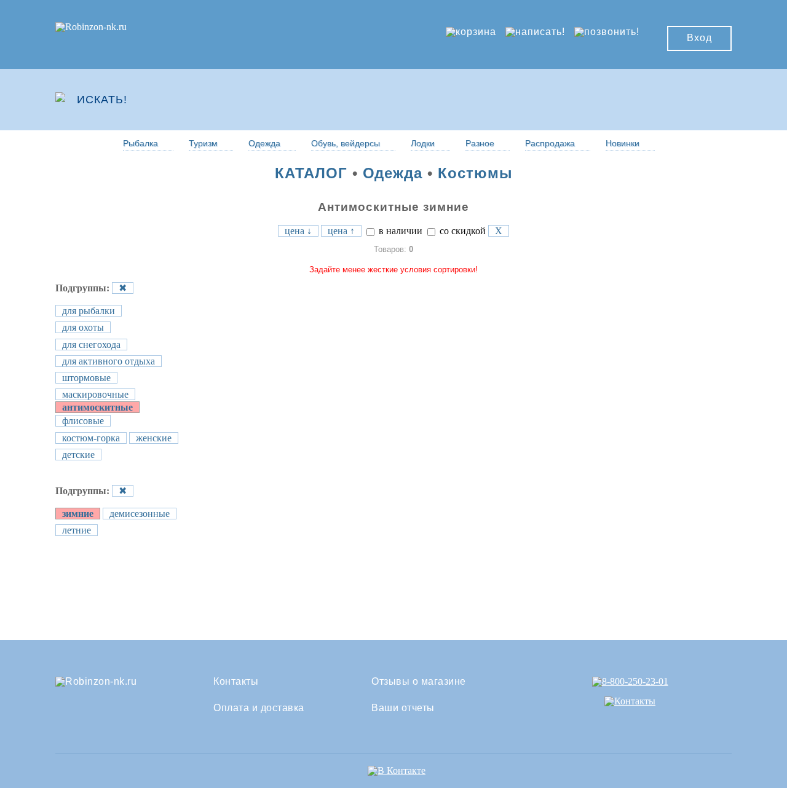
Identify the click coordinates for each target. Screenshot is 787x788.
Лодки (423, 143)
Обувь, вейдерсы (345, 143)
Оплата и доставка (258, 708)
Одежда (264, 143)
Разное (479, 143)
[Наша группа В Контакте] (396, 770)
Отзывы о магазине (418, 682)
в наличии (399, 231)
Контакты (235, 682)
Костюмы (475, 173)
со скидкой (461, 231)
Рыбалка (140, 143)
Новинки (622, 143)
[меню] (695, 100)
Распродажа (550, 143)
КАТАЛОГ (311, 173)
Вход (699, 38)
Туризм (203, 143)
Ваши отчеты (403, 708)
